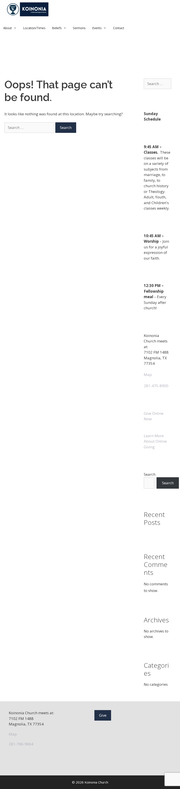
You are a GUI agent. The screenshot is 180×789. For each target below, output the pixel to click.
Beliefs (57, 28)
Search (149, 474)
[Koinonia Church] (28, 9)
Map (148, 374)
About (7, 28)
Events (97, 28)
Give (102, 715)
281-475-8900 (156, 385)
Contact (118, 28)
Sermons (79, 28)
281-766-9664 (21, 743)
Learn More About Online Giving (155, 441)
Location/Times (34, 28)
